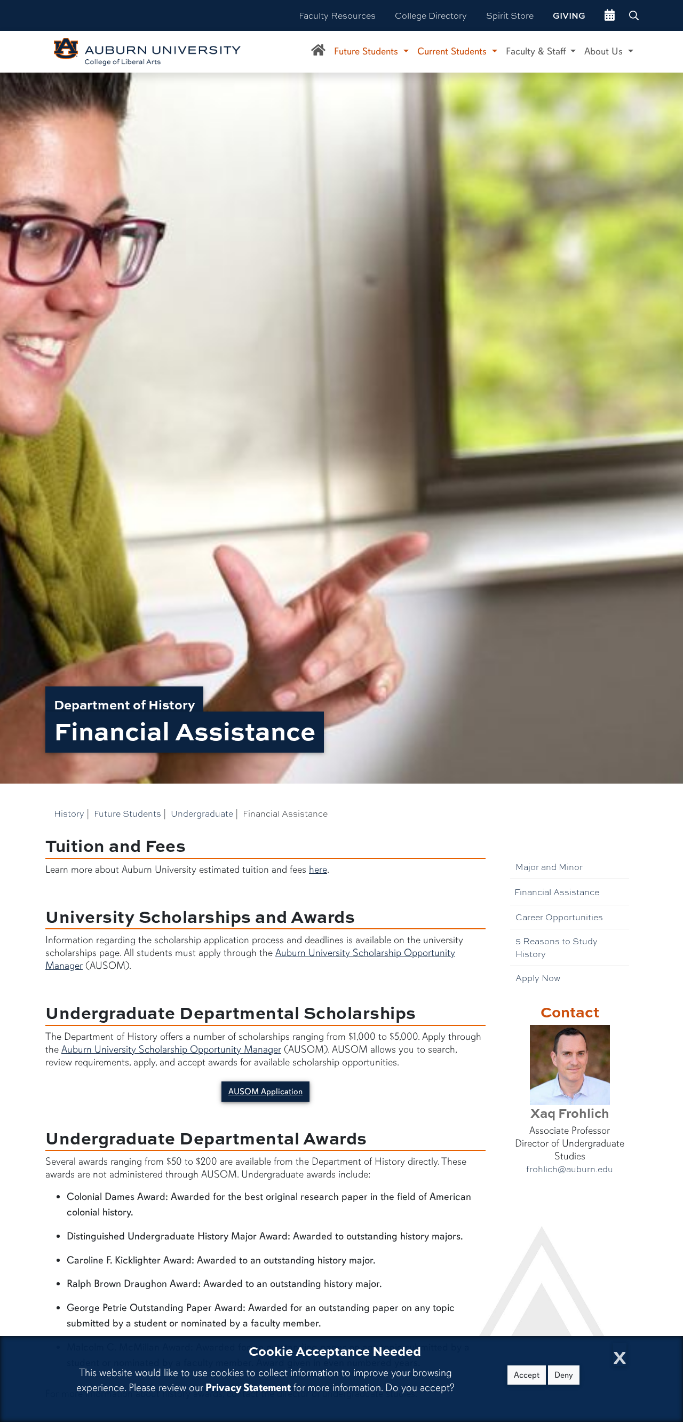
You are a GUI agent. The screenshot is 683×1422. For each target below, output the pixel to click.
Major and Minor (549, 866)
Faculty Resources (337, 15)
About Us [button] (604, 51)
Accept (526, 1375)
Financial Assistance (556, 892)
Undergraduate (202, 813)
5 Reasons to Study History (556, 947)
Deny (563, 1375)
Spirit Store (510, 15)
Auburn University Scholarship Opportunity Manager (171, 1049)
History (69, 813)
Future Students (127, 813)
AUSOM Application (265, 1091)
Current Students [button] (453, 51)
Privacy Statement (248, 1387)
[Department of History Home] (318, 52)
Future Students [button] (367, 51)
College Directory (431, 15)
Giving (569, 15)
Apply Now (537, 977)
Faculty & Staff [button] (537, 51)
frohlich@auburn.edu (569, 1169)
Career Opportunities (559, 917)
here (318, 869)
